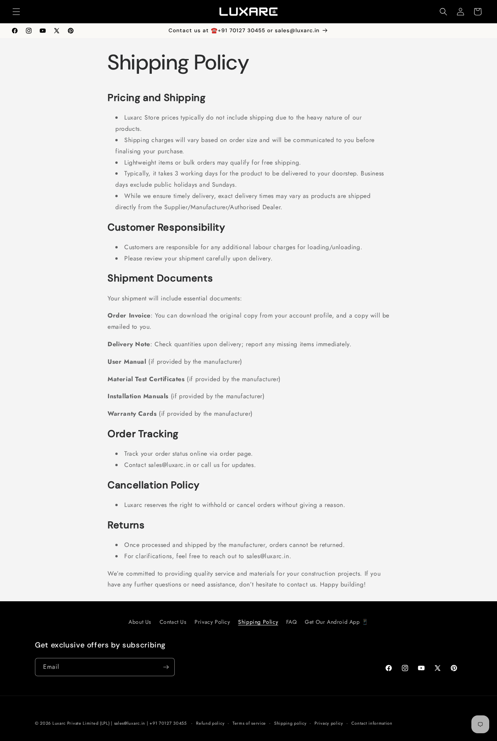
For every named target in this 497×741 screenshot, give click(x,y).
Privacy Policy (212, 622)
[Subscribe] (165, 667)
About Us (140, 622)
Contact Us (173, 622)
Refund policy (210, 723)
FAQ (291, 622)
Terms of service (249, 723)
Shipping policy (290, 723)
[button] (16, 11)
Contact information (372, 723)
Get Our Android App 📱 (336, 622)
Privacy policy (329, 723)
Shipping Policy (258, 622)
